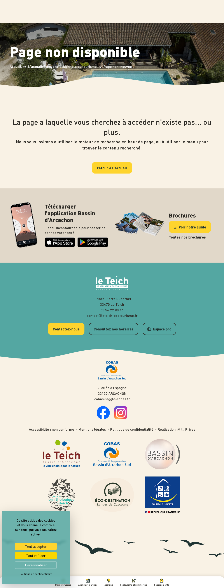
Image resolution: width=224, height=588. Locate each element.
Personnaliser (36, 565)
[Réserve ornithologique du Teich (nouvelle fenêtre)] (61, 495)
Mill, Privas (186, 429)
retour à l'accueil (112, 167)
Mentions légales (92, 429)
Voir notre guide (192, 227)
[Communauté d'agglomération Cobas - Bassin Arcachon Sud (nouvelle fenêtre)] (112, 454)
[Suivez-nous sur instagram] (120, 417)
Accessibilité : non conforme (51, 429)
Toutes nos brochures (187, 237)
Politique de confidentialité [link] (36, 574)
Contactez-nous (66, 329)
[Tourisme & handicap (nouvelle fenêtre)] (162, 495)
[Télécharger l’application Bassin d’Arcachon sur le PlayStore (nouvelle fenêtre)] (92, 245)
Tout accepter (36, 546)
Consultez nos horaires (113, 329)
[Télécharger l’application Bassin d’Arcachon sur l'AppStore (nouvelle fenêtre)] (60, 245)
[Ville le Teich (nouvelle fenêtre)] (62, 454)
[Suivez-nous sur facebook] (103, 417)
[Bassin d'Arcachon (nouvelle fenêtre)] (162, 454)
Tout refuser (36, 555)
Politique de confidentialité (131, 429)
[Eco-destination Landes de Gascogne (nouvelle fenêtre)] (112, 495)
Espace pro (162, 329)
